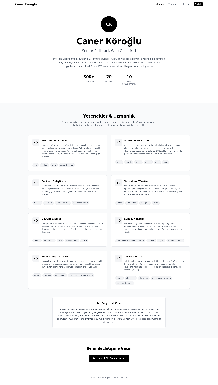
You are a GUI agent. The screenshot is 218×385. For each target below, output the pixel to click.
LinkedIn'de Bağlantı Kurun (111, 358)
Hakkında (159, 4)
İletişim (186, 4)
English (198, 4)
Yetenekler (173, 4)
